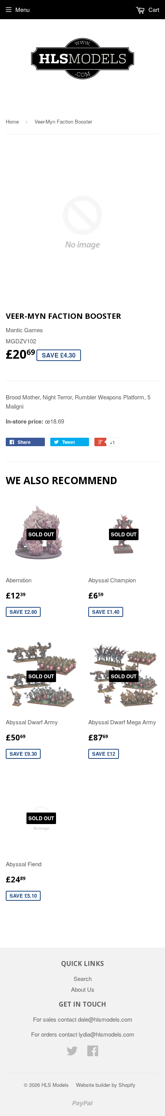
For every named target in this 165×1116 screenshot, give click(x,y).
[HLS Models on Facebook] (93, 1053)
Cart (153, 9)
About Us (82, 989)
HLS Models (55, 1084)
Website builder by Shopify (105, 1084)
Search (83, 978)
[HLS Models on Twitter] (72, 1053)
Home (12, 121)
